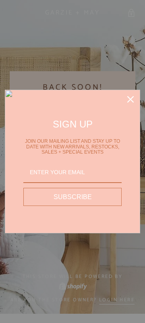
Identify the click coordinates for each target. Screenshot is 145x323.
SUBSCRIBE (73, 196)
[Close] (130, 99)
